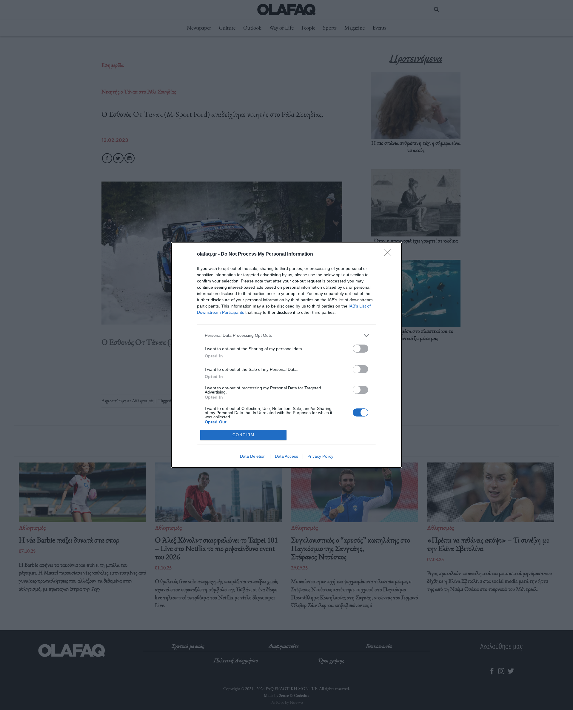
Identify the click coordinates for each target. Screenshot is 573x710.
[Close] (389, 254)
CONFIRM (243, 435)
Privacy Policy (320, 456)
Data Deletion (253, 456)
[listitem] (286, 335)
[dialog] (286, 355)
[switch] (360, 349)
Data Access (286, 456)
